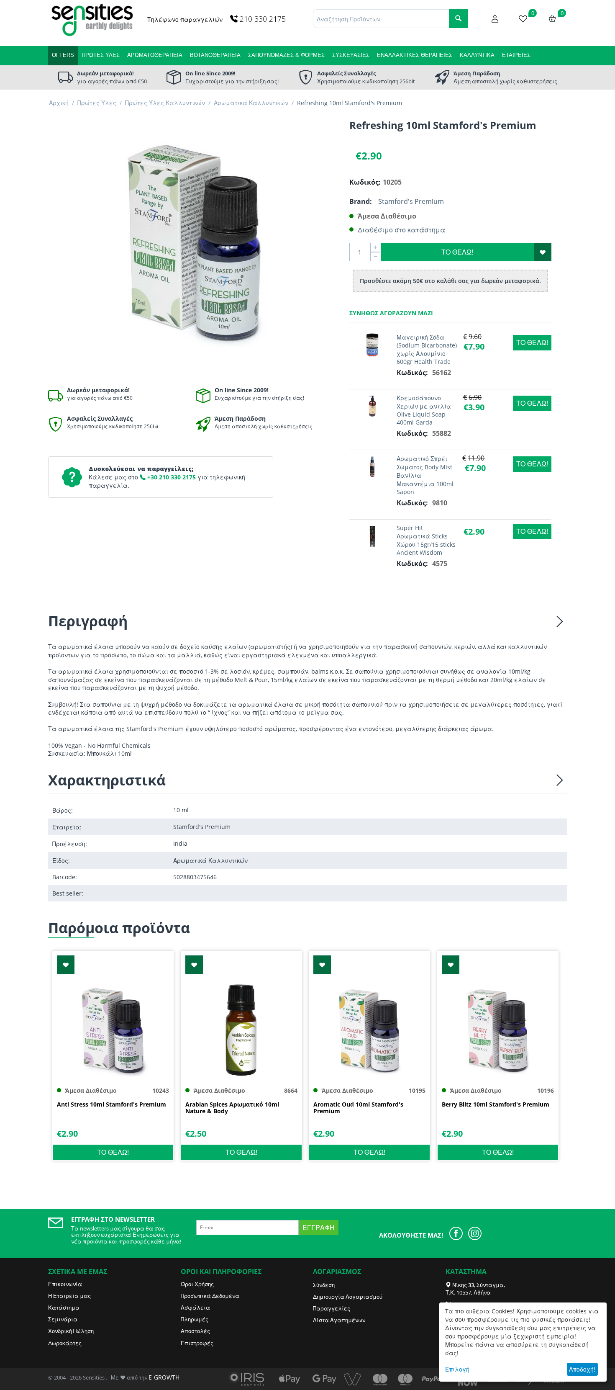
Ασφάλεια (195, 1307)
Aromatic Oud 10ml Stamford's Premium (358, 1108)
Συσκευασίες (350, 55)
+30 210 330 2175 (171, 477)
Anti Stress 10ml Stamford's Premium (111, 1104)
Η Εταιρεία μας (69, 1296)
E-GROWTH (164, 1377)
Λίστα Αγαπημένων (339, 1320)
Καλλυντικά (477, 55)
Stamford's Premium (411, 201)
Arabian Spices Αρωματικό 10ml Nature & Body (232, 1108)
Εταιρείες (516, 55)
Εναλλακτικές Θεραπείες (414, 55)
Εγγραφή (318, 1227)
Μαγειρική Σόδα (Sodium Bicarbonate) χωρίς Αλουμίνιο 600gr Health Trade (427, 349)
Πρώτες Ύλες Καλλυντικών (165, 103)
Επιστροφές (197, 1343)
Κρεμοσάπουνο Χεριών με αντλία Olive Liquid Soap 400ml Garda (424, 410)
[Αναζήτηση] (458, 18)
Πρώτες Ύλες (101, 55)
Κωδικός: (364, 182)
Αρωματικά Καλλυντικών (251, 103)
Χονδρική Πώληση (71, 1331)
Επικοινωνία (65, 1284)
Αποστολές (195, 1331)
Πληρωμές (194, 1319)
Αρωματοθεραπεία (154, 55)
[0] (523, 18)
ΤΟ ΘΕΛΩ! (457, 252)
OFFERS (63, 55)
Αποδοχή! (582, 1369)
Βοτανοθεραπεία (215, 55)
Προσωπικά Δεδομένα (210, 1296)
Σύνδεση (324, 1285)
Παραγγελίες (331, 1308)
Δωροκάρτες (65, 1343)
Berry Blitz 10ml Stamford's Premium (495, 1104)
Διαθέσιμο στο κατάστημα (401, 229)
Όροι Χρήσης (197, 1284)
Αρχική (59, 103)
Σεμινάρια (62, 1319)
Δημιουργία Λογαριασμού (347, 1296)
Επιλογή (457, 1369)
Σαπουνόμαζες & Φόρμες (286, 55)
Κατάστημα (63, 1307)
